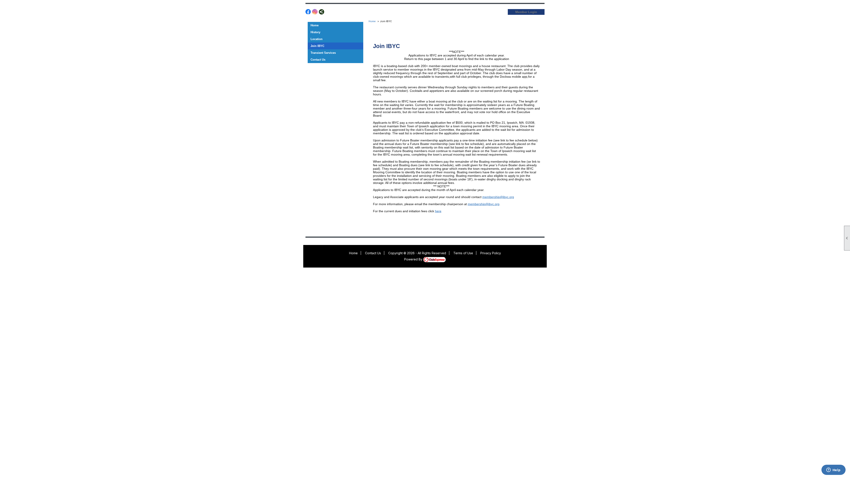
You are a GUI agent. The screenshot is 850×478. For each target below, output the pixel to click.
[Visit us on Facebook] (308, 12)
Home (315, 25)
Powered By (413, 259)
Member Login (526, 12)
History (315, 32)
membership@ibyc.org (498, 197)
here (438, 211)
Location (317, 39)
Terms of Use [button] (463, 253)
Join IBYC (317, 46)
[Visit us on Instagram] (315, 12)
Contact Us (318, 59)
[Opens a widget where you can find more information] (833, 470)
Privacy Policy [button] (490, 253)
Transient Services (323, 52)
